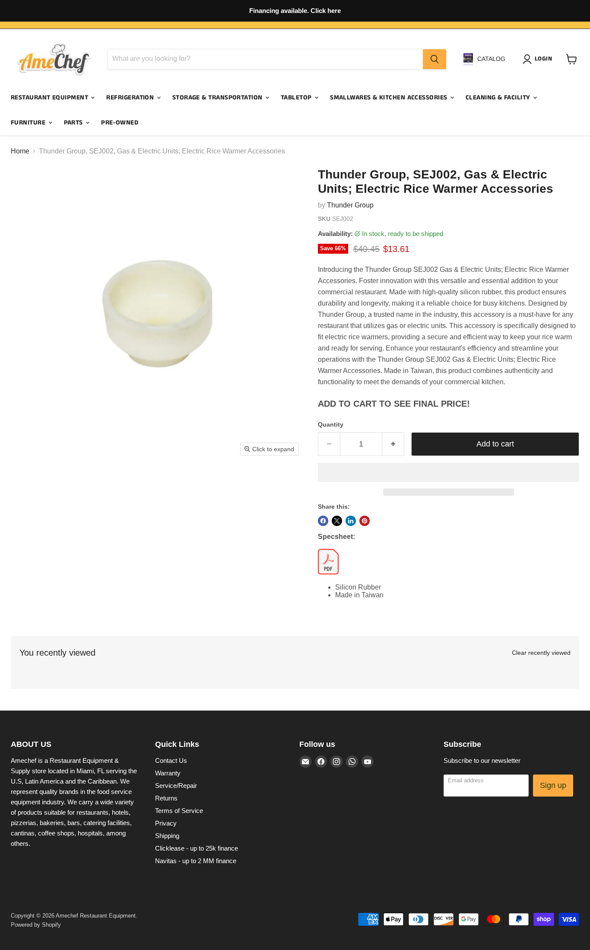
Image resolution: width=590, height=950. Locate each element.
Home (20, 151)
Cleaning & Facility (499, 97)
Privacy (166, 823)
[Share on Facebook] (323, 521)
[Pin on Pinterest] (364, 521)
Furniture (29, 122)
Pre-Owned (119, 122)
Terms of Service (179, 810)
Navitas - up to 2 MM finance (195, 860)
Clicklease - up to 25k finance (196, 848)
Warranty (168, 773)
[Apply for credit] (295, 10)
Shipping (167, 835)
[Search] (434, 59)
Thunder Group (350, 205)
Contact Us (171, 760)
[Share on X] (337, 521)
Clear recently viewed (541, 652)
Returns (166, 798)
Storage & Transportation (218, 97)
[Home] (54, 59)
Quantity (330, 424)
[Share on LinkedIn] (351, 521)
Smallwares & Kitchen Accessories (389, 97)
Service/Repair (176, 785)
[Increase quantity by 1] (393, 444)
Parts (74, 122)
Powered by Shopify (36, 924)
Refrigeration (130, 97)
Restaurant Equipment (50, 97)
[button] (448, 472)
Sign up (553, 785)
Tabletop (297, 97)
